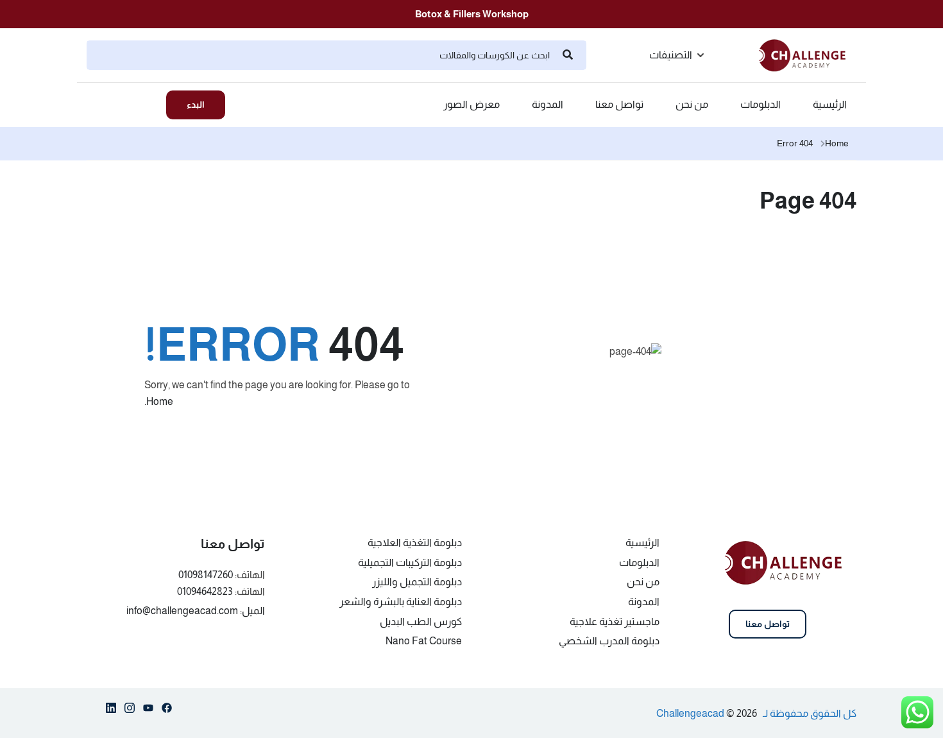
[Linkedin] (111, 710)
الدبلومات (760, 104)
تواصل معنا (619, 104)
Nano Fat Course (424, 640)
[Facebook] (167, 710)
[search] (568, 55)
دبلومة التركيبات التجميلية (410, 562)
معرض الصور (471, 104)
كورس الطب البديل (421, 621)
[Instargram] (129, 710)
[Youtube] (148, 710)
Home (837, 143)
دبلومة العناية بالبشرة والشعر (400, 601)
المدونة (547, 104)
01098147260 (205, 574)
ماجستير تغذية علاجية (614, 621)
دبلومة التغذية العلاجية (415, 542)
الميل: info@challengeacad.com (195, 610)
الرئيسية (830, 104)
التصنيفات (670, 54)
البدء (196, 104)
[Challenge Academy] (807, 54)
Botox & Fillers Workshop (472, 13)
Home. (158, 401)
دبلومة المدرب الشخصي (609, 640)
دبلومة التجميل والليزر (417, 581)
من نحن (691, 104)
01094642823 (205, 591)
